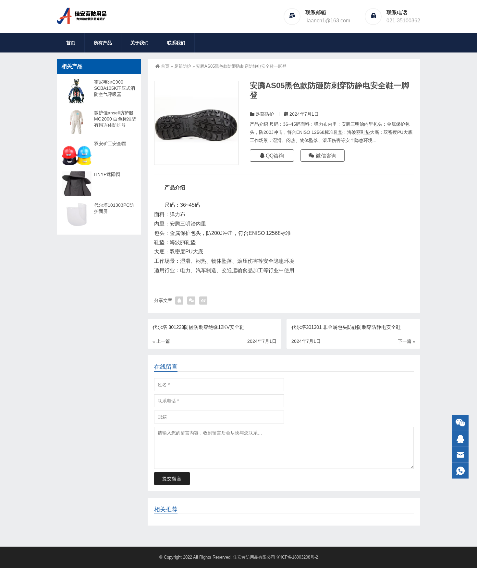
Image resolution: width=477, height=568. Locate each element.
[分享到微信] (191, 300)
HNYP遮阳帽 (107, 174)
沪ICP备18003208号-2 (297, 557)
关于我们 (139, 42)
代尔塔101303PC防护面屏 (114, 208)
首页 (70, 42)
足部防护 (182, 66)
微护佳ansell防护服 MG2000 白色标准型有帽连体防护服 (115, 119)
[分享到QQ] (179, 300)
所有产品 (103, 42)
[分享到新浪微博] (203, 300)
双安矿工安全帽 (110, 143)
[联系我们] (460, 439)
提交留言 (172, 478)
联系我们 (176, 42)
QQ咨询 (274, 155)
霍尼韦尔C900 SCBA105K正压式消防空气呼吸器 (114, 88)
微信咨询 (325, 155)
